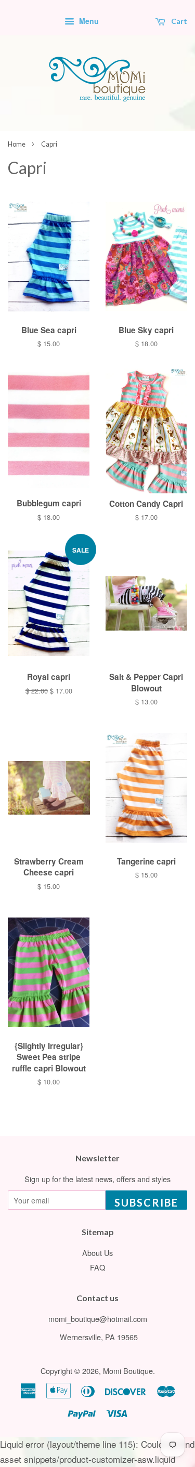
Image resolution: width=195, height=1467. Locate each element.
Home (16, 144)
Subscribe (146, 1202)
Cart (178, 21)
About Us (97, 1252)
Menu (88, 21)
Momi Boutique (128, 1370)
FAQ (97, 1267)
